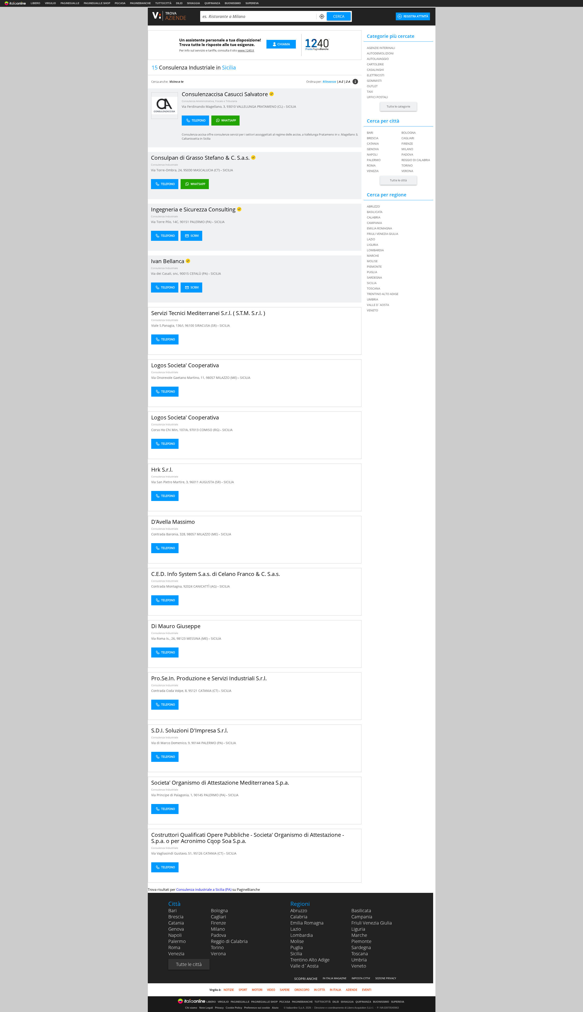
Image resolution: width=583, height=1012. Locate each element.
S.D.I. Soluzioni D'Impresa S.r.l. (189, 730)
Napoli (372, 154)
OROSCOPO (301, 990)
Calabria (298, 917)
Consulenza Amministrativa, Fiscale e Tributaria (209, 101)
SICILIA (291, 106)
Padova (407, 154)
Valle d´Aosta (304, 966)
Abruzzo (298, 910)
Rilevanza (329, 82)
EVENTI (366, 990)
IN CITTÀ (319, 990)
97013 (194, 430)
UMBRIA (372, 299)
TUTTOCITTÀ (163, 3)
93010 (231, 106)
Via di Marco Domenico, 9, (171, 743)
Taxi (370, 92)
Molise (297, 941)
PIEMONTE (374, 267)
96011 (194, 482)
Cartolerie (375, 64)
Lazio (295, 929)
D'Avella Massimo (173, 521)
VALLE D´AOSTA (378, 305)
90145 (198, 795)
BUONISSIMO (233, 3)
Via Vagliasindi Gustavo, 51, (172, 853)
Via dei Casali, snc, (165, 273)
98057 (210, 377)
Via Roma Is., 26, (163, 638)
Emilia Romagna (307, 923)
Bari (370, 133)
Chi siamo (191, 1007)
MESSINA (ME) (198, 638)
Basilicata (361, 910)
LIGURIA (372, 245)
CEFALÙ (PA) (199, 273)
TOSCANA (373, 288)
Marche (359, 935)
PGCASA (120, 3)
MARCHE (373, 256)
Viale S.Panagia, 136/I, (168, 325)
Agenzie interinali (381, 48)
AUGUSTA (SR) (210, 482)
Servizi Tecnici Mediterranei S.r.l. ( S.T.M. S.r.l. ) (208, 313)
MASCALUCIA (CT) (207, 170)
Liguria (358, 929)
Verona (407, 171)
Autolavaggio (378, 59)
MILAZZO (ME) (227, 377)
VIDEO (271, 990)
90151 (184, 222)
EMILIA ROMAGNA (379, 228)
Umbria (359, 960)
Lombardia (301, 935)
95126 (197, 853)
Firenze (407, 143)
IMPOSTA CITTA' (361, 978)
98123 (181, 638)
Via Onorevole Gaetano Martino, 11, (178, 377)
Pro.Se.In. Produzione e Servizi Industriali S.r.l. (209, 678)
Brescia (372, 138)
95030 (187, 170)
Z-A (348, 82)
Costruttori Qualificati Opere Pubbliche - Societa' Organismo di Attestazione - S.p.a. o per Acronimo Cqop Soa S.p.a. (247, 838)
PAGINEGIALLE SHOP (97, 3)
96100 (189, 325)
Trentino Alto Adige (310, 960)
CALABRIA (373, 217)
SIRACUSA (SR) (206, 325)
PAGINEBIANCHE (140, 3)
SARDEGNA (374, 277)
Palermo (374, 160)
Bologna (408, 133)
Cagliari (407, 138)
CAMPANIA (374, 223)
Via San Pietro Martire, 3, (170, 482)
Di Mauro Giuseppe (175, 626)
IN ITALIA (335, 990)
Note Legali (206, 1007)
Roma (371, 165)
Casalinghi (375, 70)
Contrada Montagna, (167, 586)
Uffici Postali (377, 97)
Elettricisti (375, 75)
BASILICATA (374, 212)
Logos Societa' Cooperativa (185, 365)
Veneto (358, 966)
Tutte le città (398, 180)
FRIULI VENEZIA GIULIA (382, 234)
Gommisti (374, 81)
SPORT (243, 990)
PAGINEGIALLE (70, 3)
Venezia (372, 171)
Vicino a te (176, 82)
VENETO (372, 310)
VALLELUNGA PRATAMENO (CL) (260, 106)
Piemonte (361, 941)
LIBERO (35, 3)
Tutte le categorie (398, 106)
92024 (187, 586)
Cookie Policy (234, 1007)
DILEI (179, 3)
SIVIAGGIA (193, 3)
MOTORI (257, 990)
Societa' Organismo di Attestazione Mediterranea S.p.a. (220, 782)
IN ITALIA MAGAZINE (334, 978)
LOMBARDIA (375, 250)
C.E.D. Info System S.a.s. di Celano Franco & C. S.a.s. (215, 574)
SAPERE (285, 990)
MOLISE (372, 261)
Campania (361, 917)
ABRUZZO (373, 206)
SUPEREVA (252, 3)
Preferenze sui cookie (257, 1007)
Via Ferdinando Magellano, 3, (204, 106)
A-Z (341, 82)
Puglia (296, 947)
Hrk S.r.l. (162, 469)
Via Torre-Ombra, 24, (167, 170)
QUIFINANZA (212, 3)
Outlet (372, 86)
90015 (184, 273)
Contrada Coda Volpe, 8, (169, 690)
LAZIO (371, 239)
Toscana (359, 953)
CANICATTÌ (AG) (205, 586)
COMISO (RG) (209, 430)
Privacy (219, 1007)
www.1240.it (246, 50)
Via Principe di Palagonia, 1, (172, 795)
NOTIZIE (229, 990)
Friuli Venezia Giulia (371, 923)
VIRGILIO (50, 3)
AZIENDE (351, 990)
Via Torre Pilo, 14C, (165, 222)
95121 (192, 690)
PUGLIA (372, 272)
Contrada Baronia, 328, (169, 534)
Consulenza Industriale (164, 164)
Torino (407, 165)
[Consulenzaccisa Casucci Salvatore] (164, 105)
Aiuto (275, 1007)
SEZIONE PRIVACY (385, 978)
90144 (195, 743)
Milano (407, 149)
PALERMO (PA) (201, 222)
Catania (373, 143)
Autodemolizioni (380, 53)
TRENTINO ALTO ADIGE (382, 294)
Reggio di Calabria (415, 160)
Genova (373, 149)
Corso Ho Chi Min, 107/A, (170, 430)
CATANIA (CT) (208, 690)
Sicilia (296, 953)
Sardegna (361, 947)
